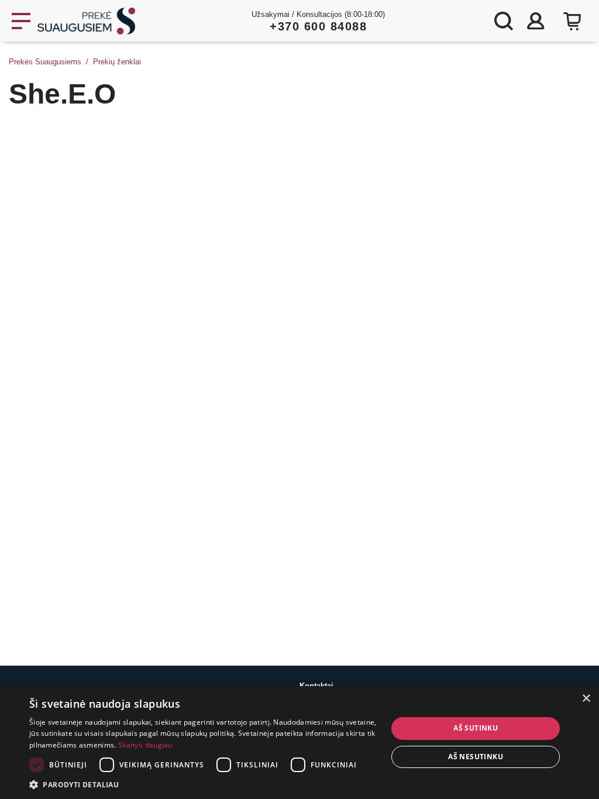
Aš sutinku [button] (475, 728)
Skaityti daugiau (145, 745)
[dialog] (299, 742)
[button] (203, 784)
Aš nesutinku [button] (475, 757)
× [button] (585, 698)
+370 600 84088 (318, 26)
